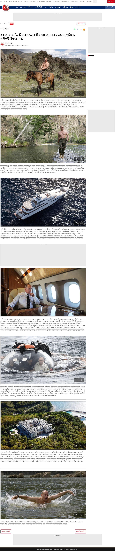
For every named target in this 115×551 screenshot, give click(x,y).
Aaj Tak (5, 1)
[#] (74, 29)
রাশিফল (65, 7)
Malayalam (89, 1)
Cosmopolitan (56, 1)
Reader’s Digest (74, 1)
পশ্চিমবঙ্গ (30, 7)
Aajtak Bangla (9, 43)
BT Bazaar (48, 1)
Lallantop (26, 1)
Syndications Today (73, 549)
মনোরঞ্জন (58, 7)
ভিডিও (51, 7)
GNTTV (20, 1)
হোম (17, 7)
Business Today (41, 1)
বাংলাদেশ (77, 7)
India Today (32, 1)
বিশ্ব (71, 7)
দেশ (46, 7)
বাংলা (1, 1)
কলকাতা (23, 7)
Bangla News (3, 24)
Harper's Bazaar (65, 1)
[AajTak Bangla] (5, 8)
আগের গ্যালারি (6, 531)
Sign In (109, 1)
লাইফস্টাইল (39, 7)
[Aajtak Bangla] (2, 44)
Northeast (82, 1)
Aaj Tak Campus (13, 1)
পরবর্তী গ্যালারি (80, 531)
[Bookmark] (84, 29)
